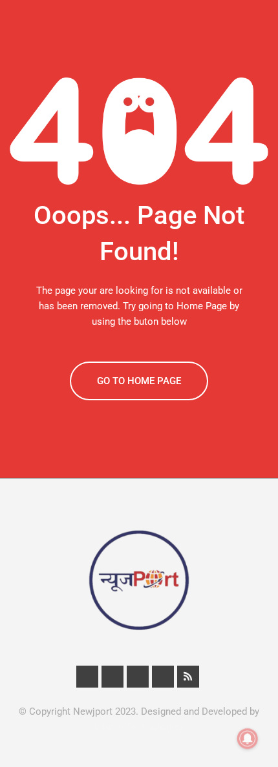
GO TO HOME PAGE (139, 381)
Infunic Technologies (139, 727)
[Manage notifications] (247, 738)
